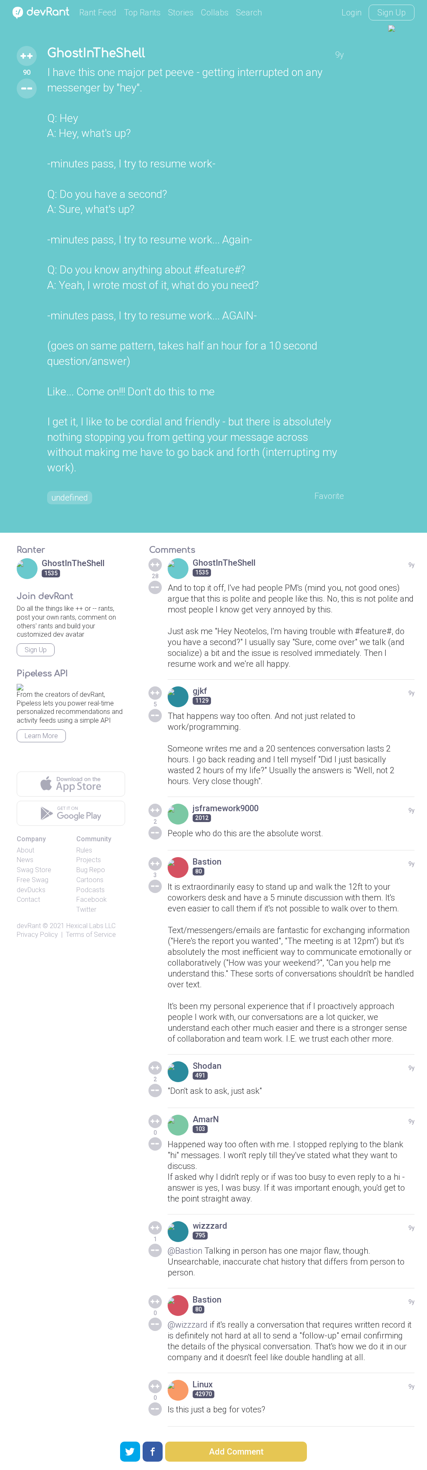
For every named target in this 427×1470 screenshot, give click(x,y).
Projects (88, 860)
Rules (84, 850)
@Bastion (185, 1251)
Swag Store (34, 870)
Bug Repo (90, 870)
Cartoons (89, 880)
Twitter (86, 909)
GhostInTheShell (96, 53)
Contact (28, 899)
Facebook (91, 899)
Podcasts (90, 890)
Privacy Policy (37, 935)
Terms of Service (91, 935)
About (25, 850)
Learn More (41, 736)
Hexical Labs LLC (91, 926)
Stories (180, 13)
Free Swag (32, 880)
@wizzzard (188, 1325)
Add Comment (236, 1452)
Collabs (215, 13)
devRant (29, 926)
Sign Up (391, 13)
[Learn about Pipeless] (20, 686)
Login (352, 13)
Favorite (329, 496)
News (25, 860)
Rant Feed (97, 13)
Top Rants (142, 13)
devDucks (31, 890)
